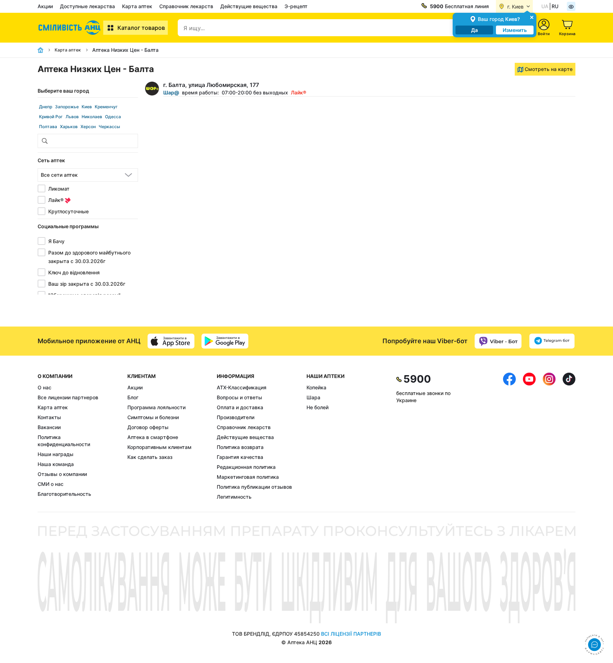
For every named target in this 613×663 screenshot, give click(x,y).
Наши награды (55, 454)
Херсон (88, 126)
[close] (532, 16)
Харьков (69, 126)
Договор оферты (148, 427)
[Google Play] (224, 341)
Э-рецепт (296, 6)
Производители (235, 417)
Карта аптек (137, 6)
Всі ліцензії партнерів (351, 634)
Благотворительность (64, 494)
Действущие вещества (248, 6)
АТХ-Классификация (241, 387)
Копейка (316, 387)
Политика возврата (240, 447)
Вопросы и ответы (239, 397)
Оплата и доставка (240, 407)
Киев (87, 106)
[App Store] (171, 341)
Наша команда (56, 464)
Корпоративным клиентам (159, 447)
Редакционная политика (246, 467)
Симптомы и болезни (153, 417)
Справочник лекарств (186, 6)
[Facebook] (509, 436)
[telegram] (552, 341)
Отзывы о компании (62, 474)
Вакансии (49, 427)
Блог (132, 397)
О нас (44, 387)
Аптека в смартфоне (152, 437)
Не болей (317, 407)
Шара (313, 397)
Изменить (515, 30)
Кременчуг (106, 106)
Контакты (49, 417)
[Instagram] (549, 436)
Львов (72, 116)
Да (474, 30)
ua (544, 6)
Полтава (48, 126)
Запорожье (67, 106)
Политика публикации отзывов (254, 487)
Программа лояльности (156, 407)
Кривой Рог (51, 116)
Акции (45, 6)
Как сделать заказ (149, 457)
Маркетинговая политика (248, 477)
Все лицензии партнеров (68, 397)
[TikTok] (569, 436)
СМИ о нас (50, 484)
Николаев (92, 116)
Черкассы (109, 126)
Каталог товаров (141, 27)
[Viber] (498, 341)
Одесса (113, 116)
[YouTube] (529, 436)
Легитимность (234, 497)
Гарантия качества (240, 457)
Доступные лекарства (87, 6)
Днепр (45, 106)
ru (555, 6)
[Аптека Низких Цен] (70, 27)
